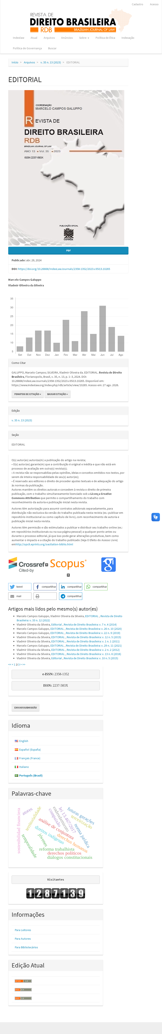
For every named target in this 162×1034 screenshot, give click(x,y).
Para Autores (23, 939)
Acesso (154, 4)
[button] (19, 586)
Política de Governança (27, 48)
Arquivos (49, 38)
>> (23, 664)
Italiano (24, 767)
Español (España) (30, 749)
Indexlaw (18, 38)
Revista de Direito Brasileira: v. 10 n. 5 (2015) (91, 658)
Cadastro (137, 4)
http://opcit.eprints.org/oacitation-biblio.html (44, 544)
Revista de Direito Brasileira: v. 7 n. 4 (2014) (90, 624)
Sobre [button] (83, 38)
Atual (34, 38)
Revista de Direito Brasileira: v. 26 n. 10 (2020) (94, 629)
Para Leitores (23, 930)
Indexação (128, 38)
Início (15, 62)
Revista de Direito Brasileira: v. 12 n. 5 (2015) (94, 637)
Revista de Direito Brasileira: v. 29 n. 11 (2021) (94, 645)
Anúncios (67, 38)
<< (9, 664)
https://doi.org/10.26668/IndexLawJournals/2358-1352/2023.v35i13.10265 (64, 269)
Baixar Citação (56, 394)
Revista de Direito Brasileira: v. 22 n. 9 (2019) (93, 633)
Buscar (52, 48)
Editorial (56, 624)
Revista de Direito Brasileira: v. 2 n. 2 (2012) (93, 650)
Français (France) (29, 758)
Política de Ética (105, 38)
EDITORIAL (92, 616)
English (23, 741)
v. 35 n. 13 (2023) (50, 62)
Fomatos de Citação (26, 394)
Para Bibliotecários (26, 947)
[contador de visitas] (56, 893)
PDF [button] (68, 250)
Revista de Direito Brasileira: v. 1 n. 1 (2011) (93, 641)
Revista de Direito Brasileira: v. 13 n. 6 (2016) (94, 654)
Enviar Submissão (25, 707)
